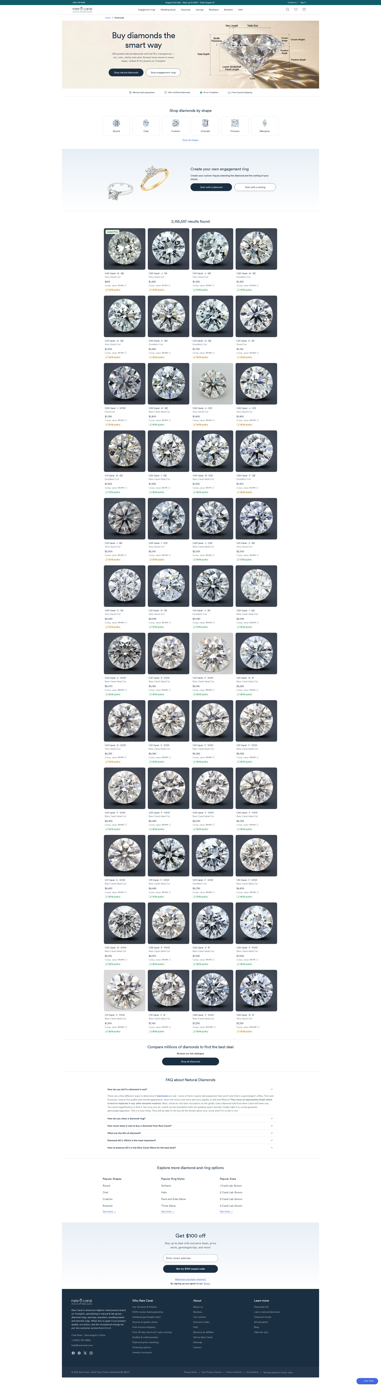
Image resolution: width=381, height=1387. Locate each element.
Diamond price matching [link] (145, 1342)
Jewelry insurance (142, 1352)
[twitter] (85, 1353)
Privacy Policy (190, 1372)
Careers (197, 1347)
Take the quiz (261, 1332)
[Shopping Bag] (304, 9)
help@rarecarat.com (82, 1345)
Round (106, 1185)
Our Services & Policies (144, 1306)
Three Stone (168, 1205)
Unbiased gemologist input (146, 1316)
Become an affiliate (203, 1332)
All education (261, 1321)
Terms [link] (206, 1283)
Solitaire (166, 1185)
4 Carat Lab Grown (231, 1205)
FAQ (195, 1327)
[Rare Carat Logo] (83, 10)
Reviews (197, 1311)
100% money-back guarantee (147, 1311)
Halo (164, 1192)
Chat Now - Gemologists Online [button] (88, 1335)
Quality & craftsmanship (145, 1337)
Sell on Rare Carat (202, 1337)
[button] (190, 1089)
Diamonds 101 (261, 1306)
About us (198, 1306)
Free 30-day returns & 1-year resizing (152, 1332)
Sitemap (197, 1342)
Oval (105, 1192)
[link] (79, 2)
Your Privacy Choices (211, 1372)
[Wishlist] (295, 9)
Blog (256, 1327)
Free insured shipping (143, 1327)
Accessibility (252, 1372)
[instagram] (91, 1353)
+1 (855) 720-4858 (80, 1340)
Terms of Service (234, 1372)
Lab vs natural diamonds (267, 1311)
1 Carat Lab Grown (231, 1185)
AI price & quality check (144, 1321)
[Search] (287, 9)
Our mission (199, 1316)
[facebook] (73, 1353)
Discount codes (201, 1321)
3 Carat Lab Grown (231, 1199)
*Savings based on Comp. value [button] (278, 1372)
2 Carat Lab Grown (231, 1192)
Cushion (107, 1199)
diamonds (162, 1095)
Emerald (107, 1205)
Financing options (141, 1347)
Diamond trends (262, 1316)
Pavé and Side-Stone (173, 1199)
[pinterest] (79, 1353)
